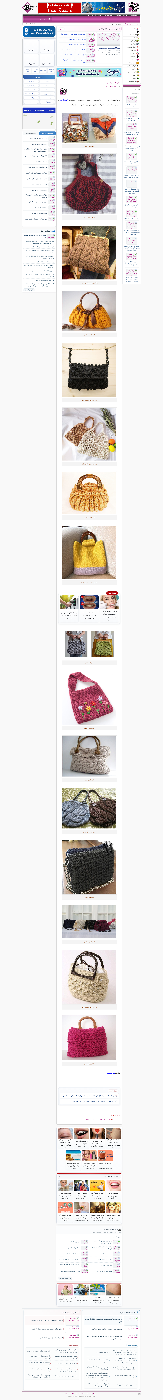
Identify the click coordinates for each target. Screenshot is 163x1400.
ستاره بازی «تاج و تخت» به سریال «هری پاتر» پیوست (47, 1320)
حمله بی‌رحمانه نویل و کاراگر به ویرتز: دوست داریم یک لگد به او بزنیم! (66, 1370)
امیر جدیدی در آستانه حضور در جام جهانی (38, 1351)
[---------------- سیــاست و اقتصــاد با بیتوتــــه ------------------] (128, 1312)
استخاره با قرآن (47, 64)
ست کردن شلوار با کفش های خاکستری (36, 173)
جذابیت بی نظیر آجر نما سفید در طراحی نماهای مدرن (103, 1242)
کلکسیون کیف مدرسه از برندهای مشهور (36, 156)
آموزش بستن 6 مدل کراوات (104, 1271)
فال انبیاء (31, 50)
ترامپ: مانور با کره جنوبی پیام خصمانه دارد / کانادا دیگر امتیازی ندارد (103, 1320)
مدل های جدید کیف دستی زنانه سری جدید (98, 1119)
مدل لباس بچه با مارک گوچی (39, 190)
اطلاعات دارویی (30, 81)
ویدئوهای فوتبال (30, 85)
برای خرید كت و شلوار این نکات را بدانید (36, 219)
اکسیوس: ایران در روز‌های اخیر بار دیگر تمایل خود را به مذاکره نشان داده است (40, 257)
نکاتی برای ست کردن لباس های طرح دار (70, 1265)
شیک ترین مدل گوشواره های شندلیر (131, 162)
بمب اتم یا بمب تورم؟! (102, 1352)
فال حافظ (47, 50)
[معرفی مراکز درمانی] (39, 36)
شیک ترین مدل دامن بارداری (77, 44)
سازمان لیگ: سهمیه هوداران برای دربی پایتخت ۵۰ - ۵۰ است (39, 1370)
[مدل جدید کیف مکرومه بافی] (89, 184)
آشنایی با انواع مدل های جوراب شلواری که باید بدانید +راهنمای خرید (35, 150)
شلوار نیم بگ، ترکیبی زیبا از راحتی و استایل (73, 34)
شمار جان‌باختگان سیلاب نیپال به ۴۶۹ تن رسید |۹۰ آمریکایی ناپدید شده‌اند (39, 275)
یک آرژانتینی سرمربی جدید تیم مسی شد (44, 280)
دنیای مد (137, 24)
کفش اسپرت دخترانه (41, 161)
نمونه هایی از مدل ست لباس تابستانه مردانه (73, 55)
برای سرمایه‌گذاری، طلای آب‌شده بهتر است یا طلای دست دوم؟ (132, 191)
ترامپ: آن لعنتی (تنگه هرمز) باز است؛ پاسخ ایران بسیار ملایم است (40, 251)
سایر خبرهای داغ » (29, 289)
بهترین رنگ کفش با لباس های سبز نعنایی (69, 1259)
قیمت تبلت (48, 98)
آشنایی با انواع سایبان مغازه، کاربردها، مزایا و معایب (131, 133)
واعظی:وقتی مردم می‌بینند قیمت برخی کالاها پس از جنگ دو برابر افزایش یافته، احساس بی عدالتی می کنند (124, 1360)
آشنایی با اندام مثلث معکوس (39, 184)
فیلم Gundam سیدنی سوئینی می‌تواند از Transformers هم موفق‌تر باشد (66, 1351)
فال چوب (43, 70)
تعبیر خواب (27, 70)
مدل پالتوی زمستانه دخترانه (39, 144)
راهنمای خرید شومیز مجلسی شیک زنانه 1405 (74, 61)
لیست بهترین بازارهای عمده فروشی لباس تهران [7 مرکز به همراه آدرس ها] (132, 248)
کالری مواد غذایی (30, 89)
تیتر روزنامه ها (47, 102)
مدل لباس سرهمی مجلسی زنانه (109, 48)
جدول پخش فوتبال (30, 93)
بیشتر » (61, 29)
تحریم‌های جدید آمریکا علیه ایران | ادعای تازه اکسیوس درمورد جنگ (97, 1385)
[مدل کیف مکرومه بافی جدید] (89, 252)
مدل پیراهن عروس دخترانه (104, 1259)
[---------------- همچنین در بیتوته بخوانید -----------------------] (70, 1312)
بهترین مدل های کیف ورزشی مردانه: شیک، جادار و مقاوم (131, 176)
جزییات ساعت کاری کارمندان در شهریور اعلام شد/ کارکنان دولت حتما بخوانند (104, 1338)
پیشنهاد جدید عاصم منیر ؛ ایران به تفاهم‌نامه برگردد (107, 1329)
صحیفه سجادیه (31, 102)
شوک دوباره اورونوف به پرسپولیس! (67, 1363)
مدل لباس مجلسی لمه (41, 207)
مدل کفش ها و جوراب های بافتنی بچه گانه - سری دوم (35, 196)
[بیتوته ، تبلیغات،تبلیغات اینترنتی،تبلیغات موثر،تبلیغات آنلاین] (59, 8)
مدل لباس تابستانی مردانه (73, 1247)
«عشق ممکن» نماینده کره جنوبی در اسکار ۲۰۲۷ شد (47, 1329)
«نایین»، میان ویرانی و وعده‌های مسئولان (50, 1337)
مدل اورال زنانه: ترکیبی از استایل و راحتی (73, 49)
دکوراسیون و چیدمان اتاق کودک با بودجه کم (132, 206)
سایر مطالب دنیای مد (65, 1278)
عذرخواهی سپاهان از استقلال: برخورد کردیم (39, 1363)
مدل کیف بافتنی (113, 82)
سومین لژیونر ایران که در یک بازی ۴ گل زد (35, 236)
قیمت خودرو (47, 81)
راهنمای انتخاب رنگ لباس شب (39, 213)
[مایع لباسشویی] (89, 72)
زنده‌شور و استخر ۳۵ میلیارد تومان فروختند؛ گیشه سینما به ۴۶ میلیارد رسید (39, 266)
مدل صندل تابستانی (106, 1265)
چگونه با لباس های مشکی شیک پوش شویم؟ (102, 1247)
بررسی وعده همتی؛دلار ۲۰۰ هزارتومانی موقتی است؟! (97, 1368)
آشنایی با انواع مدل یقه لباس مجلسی (37, 178)
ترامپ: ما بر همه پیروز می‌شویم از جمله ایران (124, 1376)
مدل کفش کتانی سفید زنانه (131, 218)
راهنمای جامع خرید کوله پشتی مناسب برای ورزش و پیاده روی (132, 148)
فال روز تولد (35, 70)
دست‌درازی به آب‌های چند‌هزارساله (126, 1385)
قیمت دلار (48, 89)
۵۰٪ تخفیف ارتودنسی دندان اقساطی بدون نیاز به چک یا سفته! (93, 1101)
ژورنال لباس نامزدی (106, 1253)
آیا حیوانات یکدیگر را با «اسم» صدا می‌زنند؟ (40, 1357)
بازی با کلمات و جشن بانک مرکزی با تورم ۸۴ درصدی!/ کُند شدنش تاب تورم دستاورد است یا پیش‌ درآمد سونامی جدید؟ (39, 285)
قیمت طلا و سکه (46, 85)
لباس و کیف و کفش (128, 24)
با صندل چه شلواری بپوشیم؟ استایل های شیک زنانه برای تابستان (131, 263)
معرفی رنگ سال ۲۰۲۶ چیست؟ (132, 105)
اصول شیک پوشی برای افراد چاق (38, 201)
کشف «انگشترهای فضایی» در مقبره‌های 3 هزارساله (65, 1357)
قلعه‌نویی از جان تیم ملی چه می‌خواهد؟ (66, 1376)
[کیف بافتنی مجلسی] (89, 127)
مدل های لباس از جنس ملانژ (77, 39)
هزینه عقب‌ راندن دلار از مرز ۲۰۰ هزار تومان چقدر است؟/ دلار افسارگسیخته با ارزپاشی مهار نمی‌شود (39, 242)
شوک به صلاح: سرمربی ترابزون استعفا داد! (43, 246)
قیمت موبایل (47, 93)
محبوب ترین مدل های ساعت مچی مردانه (131, 119)
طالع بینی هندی (51, 70)
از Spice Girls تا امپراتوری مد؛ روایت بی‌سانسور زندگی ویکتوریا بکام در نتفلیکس (131, 279)
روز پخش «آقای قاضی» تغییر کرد (45, 261)
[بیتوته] (30, 12)
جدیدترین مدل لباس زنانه (73, 1242)
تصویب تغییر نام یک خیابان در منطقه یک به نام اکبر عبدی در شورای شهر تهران (124, 1368)
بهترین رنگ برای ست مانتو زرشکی (38, 167)
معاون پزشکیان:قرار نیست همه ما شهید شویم (42, 271)
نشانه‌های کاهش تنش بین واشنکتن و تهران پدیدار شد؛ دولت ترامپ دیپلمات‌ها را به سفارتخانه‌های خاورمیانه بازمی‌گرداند (124, 1352)
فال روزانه (31, 64)
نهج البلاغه (32, 98)
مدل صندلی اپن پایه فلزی (73, 1253)
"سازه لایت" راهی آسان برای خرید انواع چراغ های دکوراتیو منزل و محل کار (132, 232)
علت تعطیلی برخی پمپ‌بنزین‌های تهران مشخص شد (97, 1360)
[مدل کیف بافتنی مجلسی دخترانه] (89, 311)
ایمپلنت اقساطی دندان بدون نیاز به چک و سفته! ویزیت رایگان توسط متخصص (88, 1096)
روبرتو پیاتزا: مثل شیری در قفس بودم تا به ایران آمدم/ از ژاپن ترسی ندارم (38, 1376)
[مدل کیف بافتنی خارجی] (89, 369)
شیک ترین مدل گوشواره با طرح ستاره (70, 1271)
